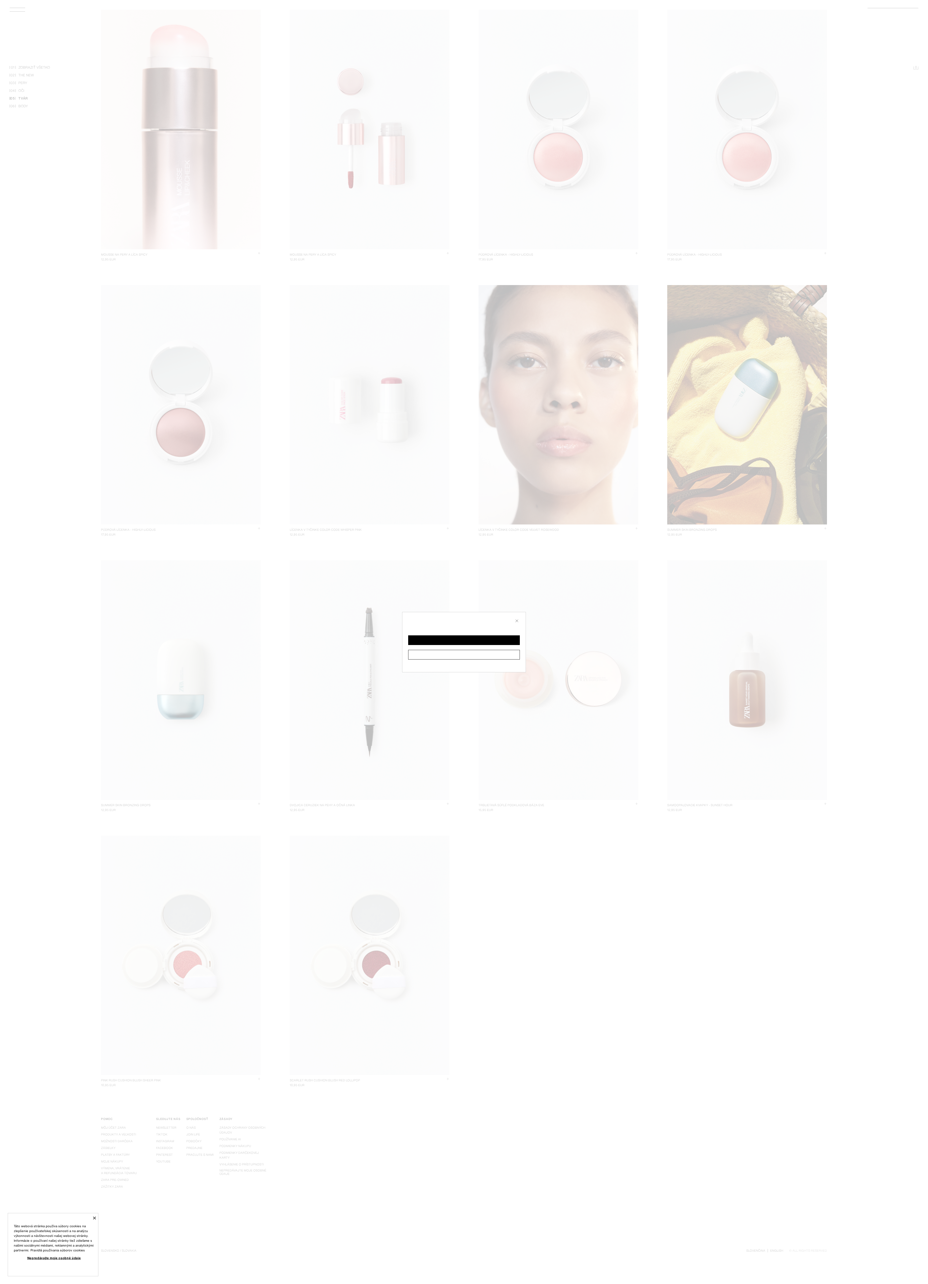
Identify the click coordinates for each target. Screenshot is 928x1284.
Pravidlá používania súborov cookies (57, 1250)
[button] (464, 640)
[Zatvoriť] (94, 1218)
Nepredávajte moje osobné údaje (54, 1257)
